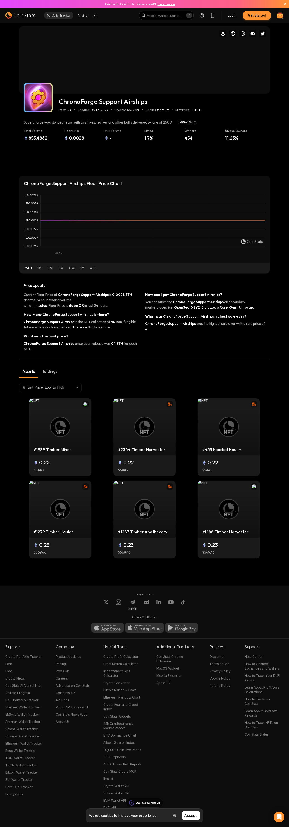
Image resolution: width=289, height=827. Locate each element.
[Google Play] (181, 628)
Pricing (61, 664)
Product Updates (68, 656)
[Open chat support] (279, 817)
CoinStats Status (256, 734)
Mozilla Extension (169, 675)
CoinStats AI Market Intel (23, 685)
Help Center (254, 656)
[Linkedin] (158, 604)
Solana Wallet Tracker (21, 729)
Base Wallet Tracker (20, 751)
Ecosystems (14, 794)
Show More (187, 122)
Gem (233, 307)
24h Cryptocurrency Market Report (118, 726)
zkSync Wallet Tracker (22, 714)
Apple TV (163, 683)
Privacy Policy (220, 671)
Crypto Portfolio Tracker (23, 656)
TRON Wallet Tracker (21, 765)
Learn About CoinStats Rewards (261, 713)
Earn (8, 664)
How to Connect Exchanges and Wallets (262, 666)
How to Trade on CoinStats (257, 701)
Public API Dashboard (72, 707)
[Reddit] (146, 604)
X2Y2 (195, 307)
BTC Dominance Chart (119, 735)
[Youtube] (171, 604)
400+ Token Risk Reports (122, 764)
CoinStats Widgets (117, 716)
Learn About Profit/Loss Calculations (262, 689)
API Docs (62, 700)
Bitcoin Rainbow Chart (119, 690)
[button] (28, 268)
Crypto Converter (116, 683)
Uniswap (246, 307)
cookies (107, 815)
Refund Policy (220, 685)
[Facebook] (183, 604)
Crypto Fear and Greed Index (120, 707)
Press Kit (62, 671)
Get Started (257, 15)
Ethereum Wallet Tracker (23, 743)
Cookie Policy (220, 678)
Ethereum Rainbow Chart (121, 697)
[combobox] (50, 387)
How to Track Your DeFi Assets (262, 678)
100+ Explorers (114, 757)
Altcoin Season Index (119, 742)
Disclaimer (217, 656)
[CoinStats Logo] (20, 15)
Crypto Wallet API (116, 786)
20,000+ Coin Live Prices (122, 750)
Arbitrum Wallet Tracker (22, 722)
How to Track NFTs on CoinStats (261, 725)
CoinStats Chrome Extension (169, 659)
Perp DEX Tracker (19, 787)
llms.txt (108, 779)
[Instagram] (118, 604)
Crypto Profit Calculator (120, 656)
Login (232, 15)
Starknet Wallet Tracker (22, 707)
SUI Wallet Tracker (19, 780)
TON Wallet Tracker (20, 758)
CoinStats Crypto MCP (119, 771)
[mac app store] (144, 628)
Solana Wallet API (116, 793)
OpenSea (181, 307)
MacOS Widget (167, 668)
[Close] (282, 4)
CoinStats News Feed (72, 714)
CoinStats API (65, 693)
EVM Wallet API (114, 800)
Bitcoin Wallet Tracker (21, 772)
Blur (204, 307)
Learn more (166, 4)
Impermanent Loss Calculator (116, 673)
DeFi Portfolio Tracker (21, 700)
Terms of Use (220, 664)
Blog (8, 671)
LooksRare (219, 307)
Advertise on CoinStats (73, 685)
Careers (62, 678)
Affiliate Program (17, 693)
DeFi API (109, 808)
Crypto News (15, 678)
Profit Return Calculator (120, 664)
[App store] (107, 628)
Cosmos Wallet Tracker (22, 736)
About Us (62, 722)
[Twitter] (106, 604)
